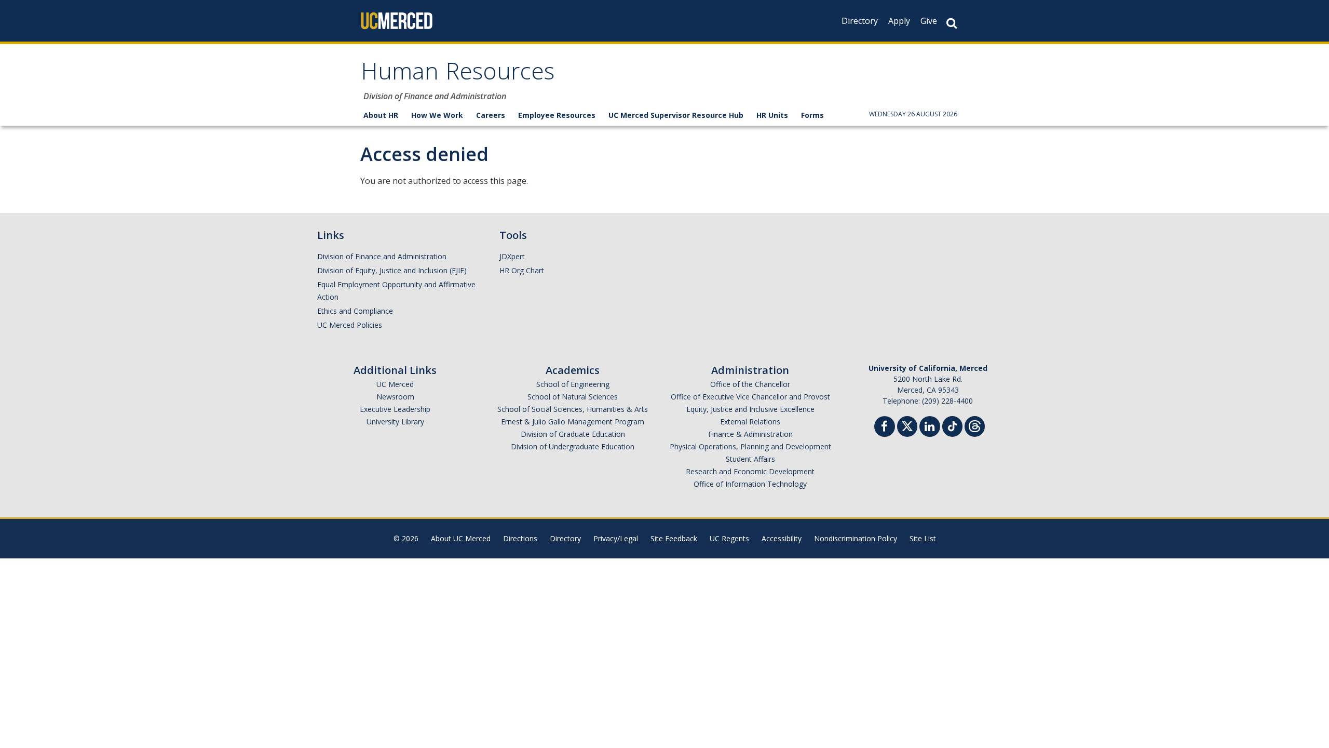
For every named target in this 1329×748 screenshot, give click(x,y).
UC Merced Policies (349, 325)
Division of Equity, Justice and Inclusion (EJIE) (392, 270)
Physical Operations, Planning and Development (750, 446)
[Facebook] (885, 428)
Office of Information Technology (750, 484)
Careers (490, 115)
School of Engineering (572, 384)
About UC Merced (461, 538)
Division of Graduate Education (573, 434)
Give (928, 20)
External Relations (750, 421)
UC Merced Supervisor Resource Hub (675, 115)
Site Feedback (673, 538)
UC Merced (395, 384)
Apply (899, 20)
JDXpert (512, 256)
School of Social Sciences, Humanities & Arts (572, 409)
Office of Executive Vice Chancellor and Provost (750, 397)
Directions (520, 538)
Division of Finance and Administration (381, 256)
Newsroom (395, 397)
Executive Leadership (395, 409)
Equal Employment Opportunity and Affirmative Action (396, 290)
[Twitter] (907, 425)
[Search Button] (951, 23)
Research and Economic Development (750, 471)
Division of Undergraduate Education (572, 446)
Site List (923, 538)
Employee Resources (556, 115)
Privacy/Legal (615, 538)
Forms (812, 115)
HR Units (772, 115)
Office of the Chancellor (750, 384)
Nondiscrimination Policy (855, 538)
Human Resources (457, 75)
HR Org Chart (521, 270)
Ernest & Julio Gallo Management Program (572, 421)
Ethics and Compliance (355, 311)
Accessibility (782, 538)
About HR (380, 115)
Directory (860, 20)
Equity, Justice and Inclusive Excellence (750, 409)
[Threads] (975, 425)
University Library (395, 421)
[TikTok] (952, 425)
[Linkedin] (930, 428)
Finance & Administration (750, 434)
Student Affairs (750, 459)
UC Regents (729, 538)
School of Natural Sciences (572, 397)
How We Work (437, 115)
